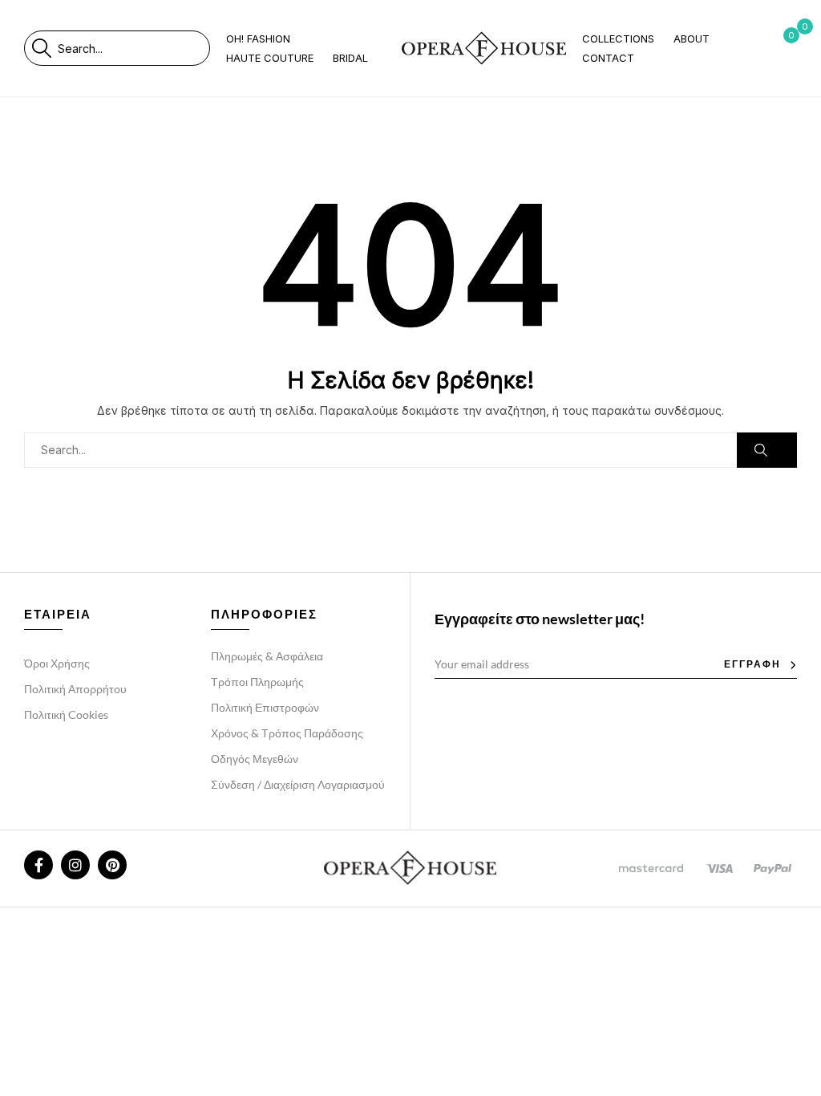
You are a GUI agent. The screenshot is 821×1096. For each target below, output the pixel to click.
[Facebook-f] (38, 864)
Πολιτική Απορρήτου (75, 689)
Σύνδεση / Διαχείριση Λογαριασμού (298, 784)
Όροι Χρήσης (57, 663)
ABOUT (691, 38)
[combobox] (133, 48)
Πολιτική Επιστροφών (265, 707)
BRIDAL (350, 57)
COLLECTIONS (618, 38)
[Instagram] (75, 864)
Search (41, 48)
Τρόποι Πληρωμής (257, 681)
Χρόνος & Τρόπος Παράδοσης (287, 733)
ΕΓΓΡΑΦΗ (752, 664)
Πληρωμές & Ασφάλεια (267, 656)
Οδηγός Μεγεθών (254, 758)
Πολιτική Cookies (66, 714)
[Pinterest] (112, 864)
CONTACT (608, 57)
